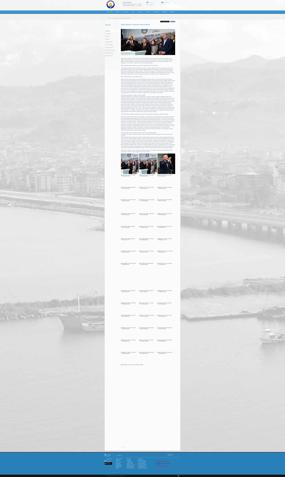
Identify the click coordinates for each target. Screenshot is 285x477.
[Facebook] (158, 455)
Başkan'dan (119, 459)
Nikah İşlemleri (130, 467)
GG (170, 5)
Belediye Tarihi (130, 464)
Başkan (117, 12)
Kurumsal (125, 12)
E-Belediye (156, 12)
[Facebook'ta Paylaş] (172, 22)
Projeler (107, 39)
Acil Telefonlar (109, 44)
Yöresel (129, 459)
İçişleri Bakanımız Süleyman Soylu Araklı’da (121, 18)
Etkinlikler (164, 12)
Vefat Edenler (109, 42)
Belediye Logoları (142, 467)
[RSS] (165, 455)
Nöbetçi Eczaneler (110, 50)
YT (167, 5)
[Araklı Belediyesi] (110, 8)
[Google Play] (108, 463)
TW (165, 5)
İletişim (172, 12)
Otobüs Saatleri (109, 47)
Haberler (109, 18)
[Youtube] (155, 455)
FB (162, 5)
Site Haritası (118, 455)
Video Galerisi (141, 463)
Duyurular (108, 33)
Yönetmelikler (141, 466)
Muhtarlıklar (119, 466)
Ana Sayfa (109, 12)
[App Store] (108, 461)
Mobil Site (109, 459)
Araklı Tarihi (130, 463)
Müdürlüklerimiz (109, 53)
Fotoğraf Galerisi (142, 464)
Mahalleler (118, 464)
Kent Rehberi (130, 466)
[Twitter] (162, 455)
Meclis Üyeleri (109, 55)
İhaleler (107, 36)
